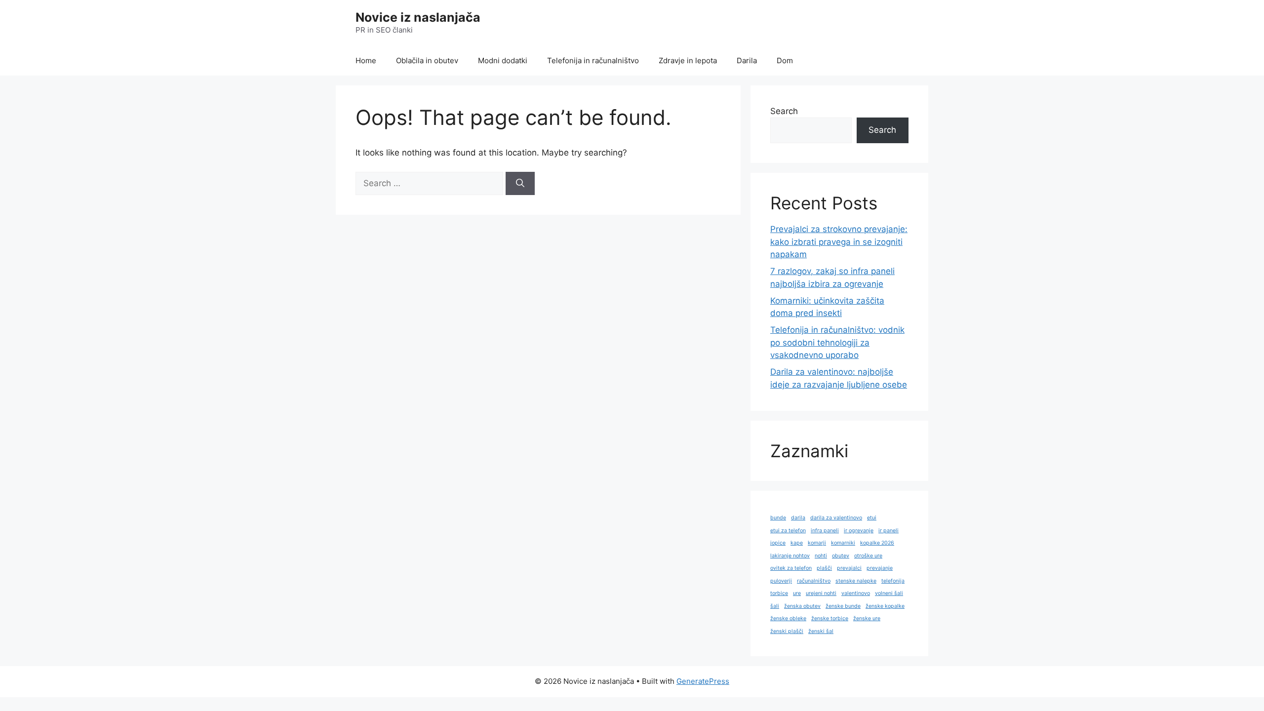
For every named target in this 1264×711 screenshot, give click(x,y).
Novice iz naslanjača (418, 17)
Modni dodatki (502, 60)
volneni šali (889, 593)
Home (366, 60)
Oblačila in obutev (427, 60)
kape (796, 543)
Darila (747, 60)
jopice (778, 543)
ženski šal (820, 631)
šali (774, 606)
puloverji (781, 581)
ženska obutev (802, 606)
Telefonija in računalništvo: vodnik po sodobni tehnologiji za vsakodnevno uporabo (837, 342)
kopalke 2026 (877, 543)
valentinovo (855, 593)
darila (798, 517)
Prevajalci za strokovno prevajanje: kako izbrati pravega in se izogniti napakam (839, 241)
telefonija (893, 581)
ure (797, 593)
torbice (779, 593)
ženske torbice (829, 618)
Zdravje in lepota (688, 60)
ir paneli (888, 530)
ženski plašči (786, 631)
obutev (840, 556)
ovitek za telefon (791, 568)
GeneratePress (702, 681)
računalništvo (813, 581)
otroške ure (868, 556)
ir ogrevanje (858, 530)
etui (871, 517)
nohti (821, 556)
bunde (778, 517)
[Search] (520, 184)
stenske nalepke (855, 581)
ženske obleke (788, 618)
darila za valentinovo (836, 517)
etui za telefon (788, 530)
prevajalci (849, 568)
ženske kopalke (885, 606)
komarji (817, 543)
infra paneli (825, 530)
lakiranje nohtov (790, 556)
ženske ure (866, 618)
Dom (785, 60)
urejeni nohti (821, 593)
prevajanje (880, 568)
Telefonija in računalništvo (593, 60)
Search (784, 111)
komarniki (843, 543)
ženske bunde (843, 606)
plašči (824, 568)
